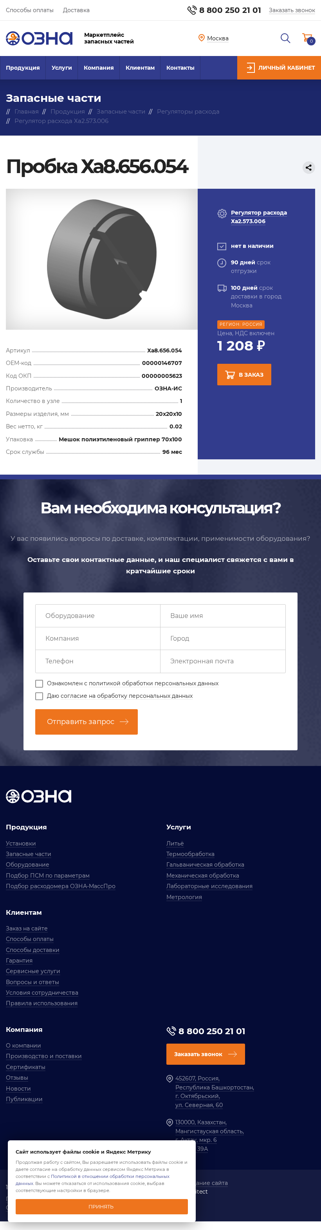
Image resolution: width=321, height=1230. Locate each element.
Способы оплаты (30, 10)
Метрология (184, 897)
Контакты (180, 67)
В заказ (251, 374)
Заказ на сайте (27, 928)
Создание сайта (205, 1183)
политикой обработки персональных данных (153, 683)
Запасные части (28, 854)
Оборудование (27, 864)
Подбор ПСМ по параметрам (48, 875)
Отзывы (17, 1077)
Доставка (76, 10)
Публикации (24, 1099)
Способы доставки (33, 950)
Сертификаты (25, 1067)
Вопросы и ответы (32, 982)
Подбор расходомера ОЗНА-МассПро (60, 886)
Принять (101, 1207)
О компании (23, 1045)
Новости (18, 1088)
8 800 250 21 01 (230, 10)
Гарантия (19, 960)
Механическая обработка (202, 875)
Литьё (175, 843)
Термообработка (190, 854)
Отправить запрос (80, 721)
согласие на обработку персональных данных (127, 695)
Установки (21, 843)
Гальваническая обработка (205, 864)
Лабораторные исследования (209, 886)
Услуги (62, 67)
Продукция (23, 67)
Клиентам (140, 67)
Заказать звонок (292, 10)
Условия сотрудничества (42, 992)
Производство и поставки (44, 1056)
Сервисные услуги (33, 971)
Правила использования (42, 1003)
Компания (99, 67)
